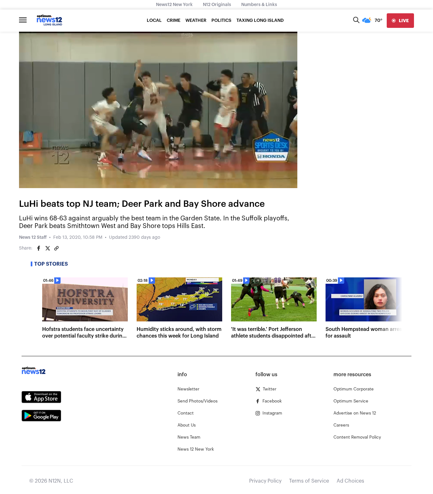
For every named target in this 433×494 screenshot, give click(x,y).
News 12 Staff (33, 237)
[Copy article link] (56, 248)
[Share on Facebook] (38, 248)
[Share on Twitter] (47, 248)
